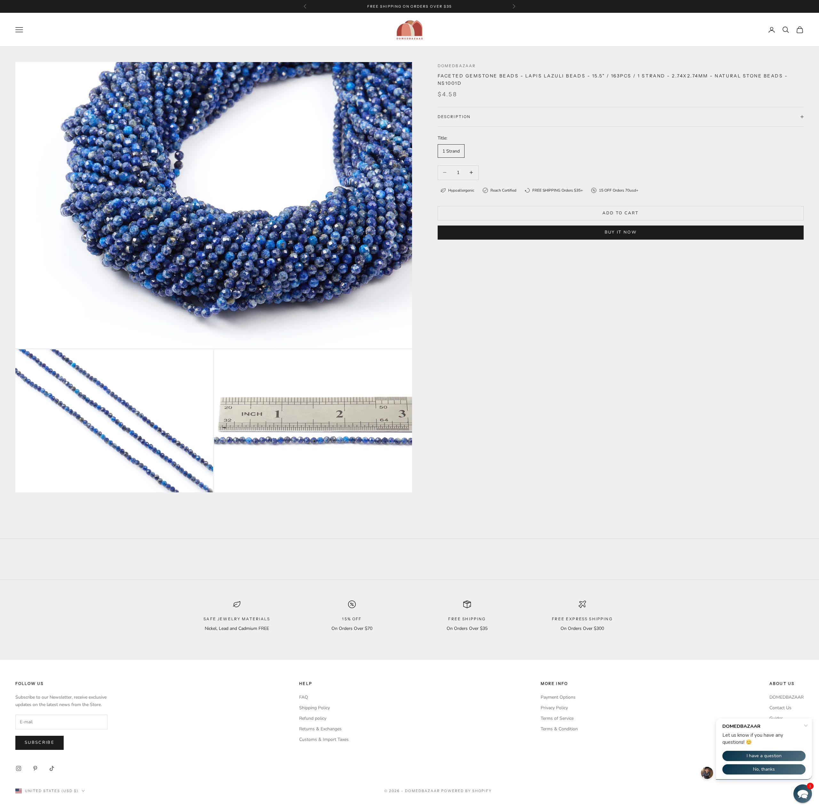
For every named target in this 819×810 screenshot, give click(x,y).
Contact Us (780, 708)
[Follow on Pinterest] (35, 768)
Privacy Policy (554, 708)
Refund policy (312, 718)
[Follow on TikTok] (52, 768)
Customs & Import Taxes (324, 739)
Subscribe (39, 742)
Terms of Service (557, 718)
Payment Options (558, 697)
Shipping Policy (314, 708)
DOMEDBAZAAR (786, 697)
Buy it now (621, 232)
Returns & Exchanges (320, 729)
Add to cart (620, 213)
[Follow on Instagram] (18, 768)
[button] (802, 793)
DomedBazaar (457, 65)
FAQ (303, 697)
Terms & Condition (559, 729)
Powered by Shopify (466, 791)
